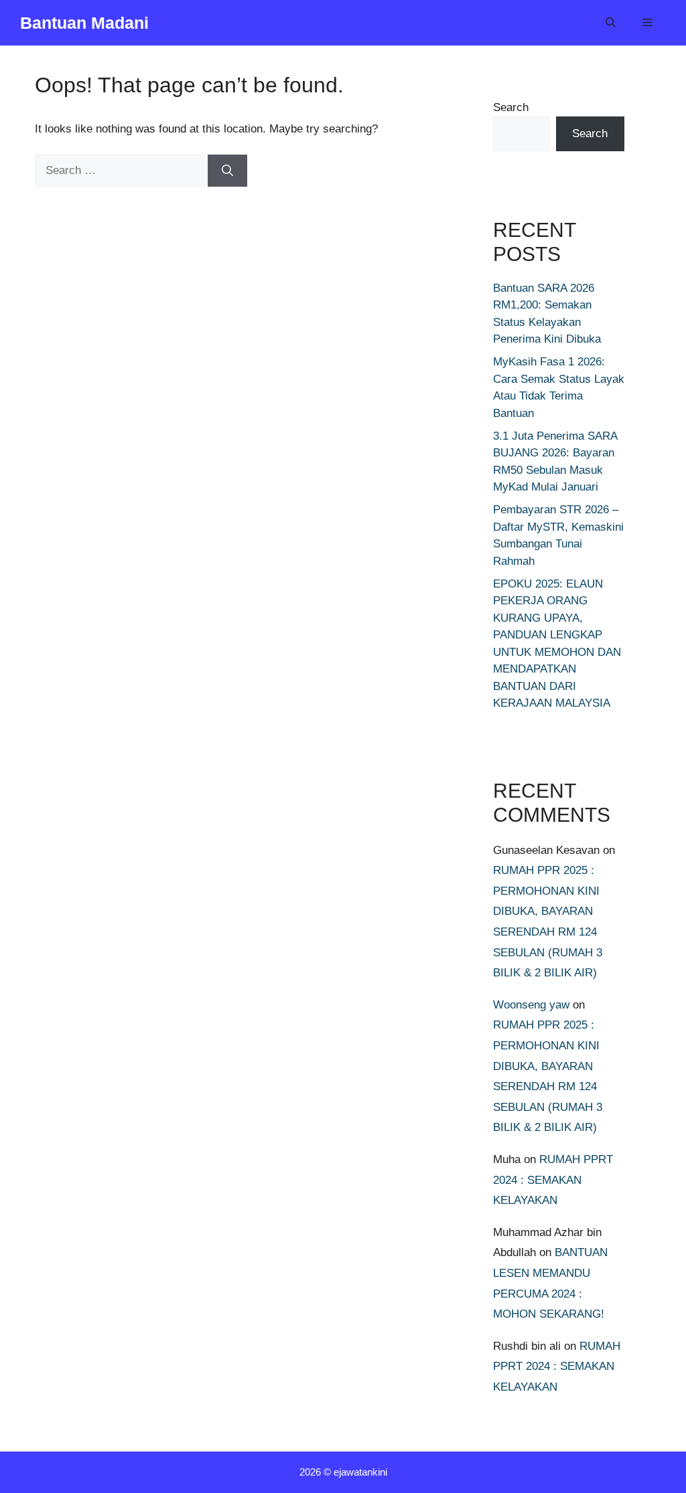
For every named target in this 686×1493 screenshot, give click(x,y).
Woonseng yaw (531, 1004)
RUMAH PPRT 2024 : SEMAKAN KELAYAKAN (553, 1180)
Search (511, 107)
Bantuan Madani (84, 22)
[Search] (227, 171)
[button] (610, 23)
